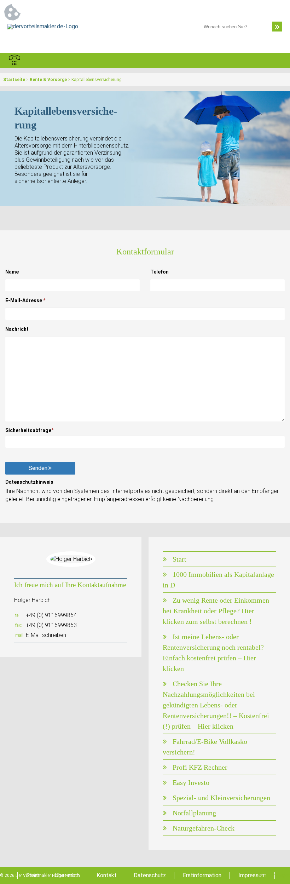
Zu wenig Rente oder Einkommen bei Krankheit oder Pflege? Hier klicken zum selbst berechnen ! (216, 610)
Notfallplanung (194, 813)
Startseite (14, 79)
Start (179, 559)
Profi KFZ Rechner (200, 767)
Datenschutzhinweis (29, 482)
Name (12, 272)
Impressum (252, 875)
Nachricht (17, 329)
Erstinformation (202, 875)
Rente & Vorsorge (48, 79)
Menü (275, 60)
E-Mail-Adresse (25, 300)
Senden (38, 468)
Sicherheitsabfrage (29, 430)
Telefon (159, 272)
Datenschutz (150, 875)
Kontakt (107, 875)
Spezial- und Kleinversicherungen (221, 798)
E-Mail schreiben (46, 635)
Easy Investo (191, 782)
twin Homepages (274, 875)
